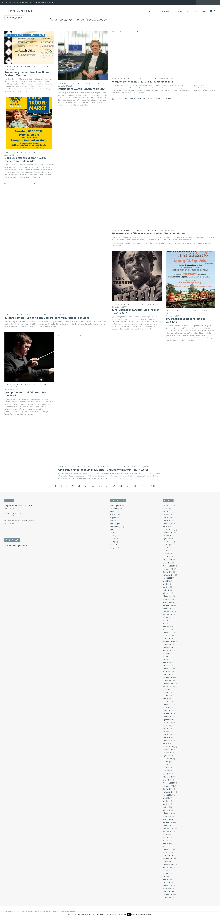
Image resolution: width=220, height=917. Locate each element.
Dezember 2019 (168, 747)
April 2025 (166, 554)
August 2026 (167, 506)
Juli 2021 (166, 689)
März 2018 (166, 810)
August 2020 (167, 723)
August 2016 (167, 867)
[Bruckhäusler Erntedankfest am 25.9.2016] (190, 279)
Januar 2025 (167, 563)
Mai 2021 (166, 695)
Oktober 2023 (167, 608)
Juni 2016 (166, 873)
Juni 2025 (166, 548)
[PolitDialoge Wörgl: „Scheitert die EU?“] (83, 55)
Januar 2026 (167, 527)
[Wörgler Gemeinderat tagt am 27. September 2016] (163, 53)
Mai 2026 (166, 515)
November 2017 (168, 822)
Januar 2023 (167, 635)
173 (99, 486)
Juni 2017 (166, 837)
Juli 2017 (166, 834)
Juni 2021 (166, 692)
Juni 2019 (166, 765)
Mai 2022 (166, 659)
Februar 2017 (167, 849)
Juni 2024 (166, 584)
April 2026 (166, 518)
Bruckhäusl (192, 311)
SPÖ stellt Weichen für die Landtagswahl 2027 (20, 521)
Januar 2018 (167, 816)
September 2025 (168, 539)
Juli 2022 (166, 653)
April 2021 (166, 698)
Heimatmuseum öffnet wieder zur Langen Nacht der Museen (149, 233)
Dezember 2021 (168, 674)
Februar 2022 (167, 668)
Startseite (151, 11)
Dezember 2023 (168, 602)
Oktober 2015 (167, 897)
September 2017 (168, 828)
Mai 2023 (166, 623)
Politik (92, 83)
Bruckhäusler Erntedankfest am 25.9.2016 (185, 320)
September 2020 (168, 720)
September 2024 (168, 575)
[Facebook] (211, 11)
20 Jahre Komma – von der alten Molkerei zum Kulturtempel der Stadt (46, 317)
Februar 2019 (167, 777)
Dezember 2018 (168, 783)
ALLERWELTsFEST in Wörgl (13, 513)
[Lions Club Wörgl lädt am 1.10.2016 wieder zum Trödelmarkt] (29, 123)
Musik (47, 384)
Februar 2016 (167, 885)
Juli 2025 (166, 545)
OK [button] (129, 914)
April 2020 (166, 735)
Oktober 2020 (167, 717)
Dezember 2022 (168, 638)
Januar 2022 (167, 671)
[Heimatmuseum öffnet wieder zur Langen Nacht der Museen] (163, 163)
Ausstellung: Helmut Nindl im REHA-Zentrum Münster (26, 73)
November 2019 (168, 750)
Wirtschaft (113, 545)
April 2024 (166, 590)
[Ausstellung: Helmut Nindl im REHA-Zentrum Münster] (29, 47)
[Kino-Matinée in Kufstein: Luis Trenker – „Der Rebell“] (137, 276)
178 (134, 486)
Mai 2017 (166, 840)
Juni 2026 (166, 512)
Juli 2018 (166, 798)
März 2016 (166, 882)
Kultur (38, 66)
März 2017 (166, 846)
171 (86, 486)
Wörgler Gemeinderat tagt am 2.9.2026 (18, 506)
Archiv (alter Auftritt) (175, 11)
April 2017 (166, 843)
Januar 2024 (167, 599)
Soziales (113, 539)
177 (127, 486)
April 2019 (166, 771)
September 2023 (168, 611)
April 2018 (166, 807)
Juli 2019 (166, 762)
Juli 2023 (166, 617)
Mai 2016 (166, 876)
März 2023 (166, 629)
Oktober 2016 (167, 861)
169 (72, 486)
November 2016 (168, 858)
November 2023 (168, 605)
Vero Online (19, 11)
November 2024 (168, 569)
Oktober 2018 (167, 789)
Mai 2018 (166, 804)
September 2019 (168, 756)
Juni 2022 (166, 656)
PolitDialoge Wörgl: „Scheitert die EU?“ (81, 89)
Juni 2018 (166, 801)
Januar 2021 (167, 708)
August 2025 (167, 542)
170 (78, 486)
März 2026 (166, 521)
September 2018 (168, 792)
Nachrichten (114, 467)
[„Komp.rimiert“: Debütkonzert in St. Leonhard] (29, 357)
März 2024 (166, 593)
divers (28, 66)
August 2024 (167, 578)
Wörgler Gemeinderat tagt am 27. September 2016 (142, 81)
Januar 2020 (167, 744)
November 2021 (168, 677)
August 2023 (167, 614)
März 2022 (166, 665)
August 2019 (167, 759)
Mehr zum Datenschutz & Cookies (142, 914)
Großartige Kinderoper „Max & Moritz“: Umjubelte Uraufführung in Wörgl (103, 469)
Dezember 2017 (168, 819)
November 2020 (168, 714)
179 (141, 486)
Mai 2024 (166, 587)
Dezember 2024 (168, 566)
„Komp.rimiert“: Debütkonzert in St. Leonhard (26, 394)
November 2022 (168, 641)
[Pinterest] (215, 11)
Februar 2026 (167, 524)
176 (120, 486)
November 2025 (168, 533)
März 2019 (166, 774)
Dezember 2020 (168, 711)
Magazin (113, 518)
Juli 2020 (166, 726)
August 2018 (167, 795)
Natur (112, 530)
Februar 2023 (167, 632)
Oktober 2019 (167, 753)
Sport (112, 542)
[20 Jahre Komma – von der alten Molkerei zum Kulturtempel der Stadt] (56, 247)
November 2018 (168, 786)
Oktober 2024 (167, 572)
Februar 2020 (167, 741)
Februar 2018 (167, 813)
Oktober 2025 (167, 536)
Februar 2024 (167, 596)
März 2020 (166, 738)
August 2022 (167, 650)
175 (113, 486)
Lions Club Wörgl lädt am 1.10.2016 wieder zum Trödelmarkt (25, 159)
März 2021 (166, 701)
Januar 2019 (167, 780)
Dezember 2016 (168, 855)
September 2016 (168, 864)
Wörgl (101, 83)
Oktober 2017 (167, 825)
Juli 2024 (166, 581)
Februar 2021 (167, 705)
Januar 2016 (167, 888)
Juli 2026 (166, 509)
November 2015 (168, 894)
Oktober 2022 (167, 644)
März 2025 (166, 557)
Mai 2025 (166, 551)
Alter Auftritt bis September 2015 (16, 546)
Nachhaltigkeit (115, 524)
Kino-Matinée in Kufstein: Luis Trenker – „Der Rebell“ (136, 311)
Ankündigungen (13, 66)
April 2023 (166, 626)
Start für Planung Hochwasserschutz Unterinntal (38, 3)
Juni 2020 (166, 729)
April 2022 (166, 662)
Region (48, 66)
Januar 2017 (167, 852)
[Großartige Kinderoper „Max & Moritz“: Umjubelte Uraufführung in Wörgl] (109, 399)
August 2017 (167, 831)
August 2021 (167, 686)
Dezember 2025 (168, 530)
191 (153, 486)
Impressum (200, 11)
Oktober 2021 (167, 680)
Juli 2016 (166, 870)
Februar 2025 (167, 560)
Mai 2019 (166, 768)
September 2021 (168, 683)
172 (92, 486)
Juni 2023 (166, 620)
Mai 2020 (166, 732)
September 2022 (168, 647)
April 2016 (166, 879)
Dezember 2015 (168, 891)
